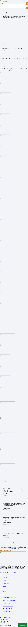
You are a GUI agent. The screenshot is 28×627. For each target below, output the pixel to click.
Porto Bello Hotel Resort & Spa (9, 597)
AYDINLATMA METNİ (10, 572)
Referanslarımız (6, 583)
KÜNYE (2, 572)
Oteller (4, 580)
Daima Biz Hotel (6, 603)
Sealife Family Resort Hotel (9, 600)
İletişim (4, 588)
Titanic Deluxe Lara (7, 611)
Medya (4, 586)
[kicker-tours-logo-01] (13, 15)
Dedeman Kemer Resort (8, 606)
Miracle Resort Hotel (7, 608)
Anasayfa (5, 577)
